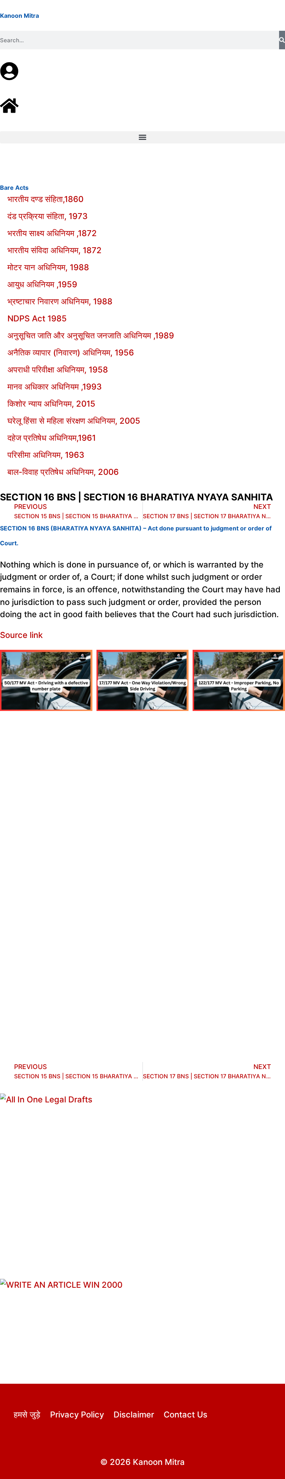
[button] (142, 137)
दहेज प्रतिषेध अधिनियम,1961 (51, 438)
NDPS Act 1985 (37, 318)
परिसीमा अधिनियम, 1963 (45, 455)
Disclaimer (134, 1414)
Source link (21, 635)
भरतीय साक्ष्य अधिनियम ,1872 (52, 233)
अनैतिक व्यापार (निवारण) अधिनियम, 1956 (70, 352)
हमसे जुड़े (27, 1414)
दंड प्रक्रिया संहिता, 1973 (47, 216)
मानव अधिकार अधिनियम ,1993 (54, 386)
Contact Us (185, 1414)
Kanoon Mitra (19, 15)
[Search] (282, 40)
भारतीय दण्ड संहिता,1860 (45, 199)
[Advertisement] (142, 800)
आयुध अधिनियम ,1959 (42, 284)
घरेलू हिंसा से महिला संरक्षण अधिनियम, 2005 (73, 421)
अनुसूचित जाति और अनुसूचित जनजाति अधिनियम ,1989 (90, 335)
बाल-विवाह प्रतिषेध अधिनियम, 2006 (63, 472)
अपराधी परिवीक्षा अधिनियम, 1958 (57, 369)
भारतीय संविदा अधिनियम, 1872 (54, 250)
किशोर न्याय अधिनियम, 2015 (51, 403)
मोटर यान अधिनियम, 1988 (48, 267)
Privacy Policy (77, 1414)
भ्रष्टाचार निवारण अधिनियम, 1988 (59, 301)
